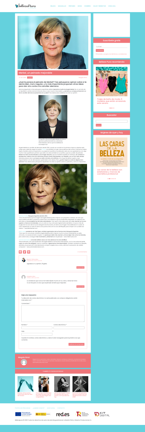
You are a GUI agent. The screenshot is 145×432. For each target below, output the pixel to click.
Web (22, 331)
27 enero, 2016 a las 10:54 (33, 277)
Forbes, (44, 149)
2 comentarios (82, 252)
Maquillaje (62, 6)
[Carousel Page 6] (115, 178)
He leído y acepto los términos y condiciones (112, 54)
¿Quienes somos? (38, 408)
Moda (80, 6)
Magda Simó (83, 77)
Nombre (24, 325)
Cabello (30, 77)
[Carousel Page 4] (112, 178)
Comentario (25, 303)
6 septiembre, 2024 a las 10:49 (34, 260)
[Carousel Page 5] (113, 178)
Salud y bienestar (99, 6)
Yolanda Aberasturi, (24, 240)
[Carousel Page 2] (109, 178)
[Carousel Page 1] (108, 178)
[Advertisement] (111, 25)
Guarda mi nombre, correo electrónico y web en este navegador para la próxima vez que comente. (50, 339)
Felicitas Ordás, (23, 216)
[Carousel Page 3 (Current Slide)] (110, 178)
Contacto (61, 408)
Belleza (53, 6)
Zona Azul (112, 6)
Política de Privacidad (22, 408)
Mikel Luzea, (22, 231)
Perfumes (72, 6)
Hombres (87, 6)
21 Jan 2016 (22, 77)
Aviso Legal (51, 408)
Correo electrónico (60, 325)
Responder (80, 267)
